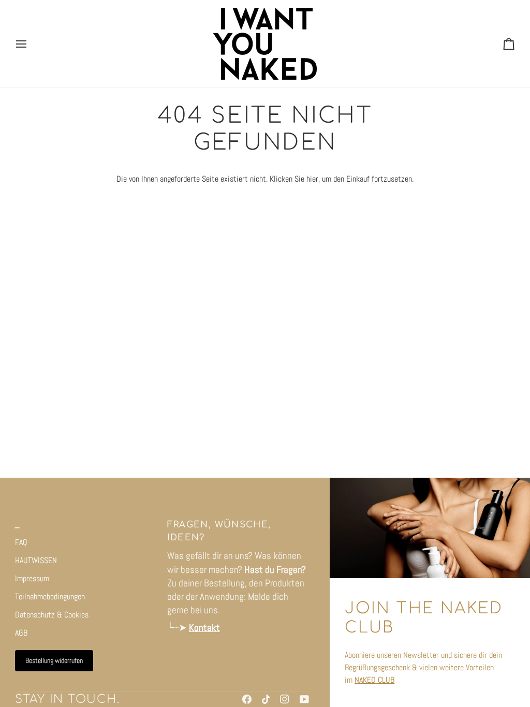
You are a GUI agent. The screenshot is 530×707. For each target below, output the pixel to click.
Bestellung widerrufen (54, 660)
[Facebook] (247, 699)
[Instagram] (284, 699)
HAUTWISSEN (36, 560)
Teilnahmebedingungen (50, 596)
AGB (21, 632)
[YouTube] (304, 699)
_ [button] (17, 524)
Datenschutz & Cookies (52, 614)
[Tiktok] (266, 699)
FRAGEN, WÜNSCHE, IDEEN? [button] (219, 531)
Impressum (32, 578)
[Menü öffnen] (30, 43)
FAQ (21, 542)
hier (312, 178)
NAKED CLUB (374, 679)
